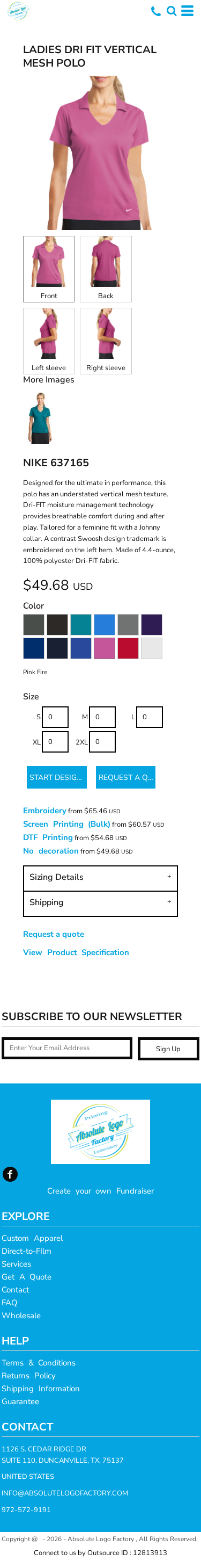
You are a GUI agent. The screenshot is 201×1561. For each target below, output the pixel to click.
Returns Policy (29, 1375)
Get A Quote (26, 1276)
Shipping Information (41, 1388)
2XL (82, 742)
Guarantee (20, 1401)
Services (16, 1264)
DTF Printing (48, 837)
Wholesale (21, 1315)
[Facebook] (10, 1174)
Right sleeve (105, 368)
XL (37, 742)
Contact (15, 1289)
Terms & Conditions (39, 1362)
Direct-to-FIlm (26, 1251)
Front (49, 296)
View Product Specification (76, 952)
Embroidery (44, 810)
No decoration (51, 850)
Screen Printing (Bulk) (66, 824)
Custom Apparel (32, 1238)
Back (106, 296)
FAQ (10, 1302)
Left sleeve (49, 368)
